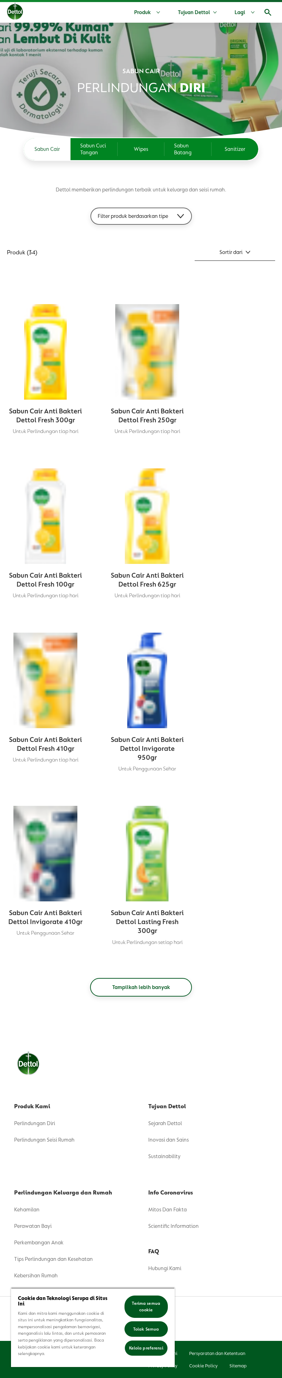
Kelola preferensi (146, 1348)
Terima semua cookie (146, 1307)
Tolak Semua (146, 1329)
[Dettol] (15, 13)
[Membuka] (268, 12)
